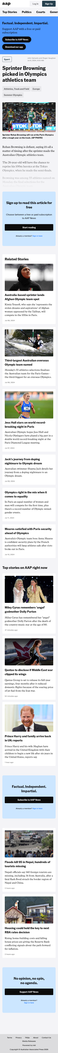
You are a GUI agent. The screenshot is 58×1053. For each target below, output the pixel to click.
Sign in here (37, 236)
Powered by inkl (29, 1045)
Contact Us (46, 1038)
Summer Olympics (13, 94)
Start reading (29, 227)
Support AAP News (29, 991)
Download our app (14, 46)
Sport (7, 59)
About (35, 1038)
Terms (9, 1038)
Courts (40, 12)
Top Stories (9, 12)
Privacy (19, 1038)
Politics (27, 12)
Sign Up (49, 3)
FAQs (27, 1038)
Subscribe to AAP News (16, 39)
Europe (36, 88)
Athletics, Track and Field (16, 88)
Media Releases (29, 1041)
